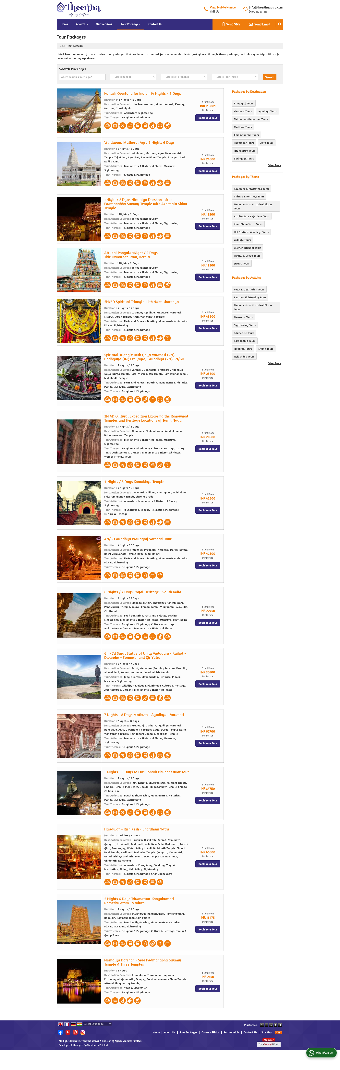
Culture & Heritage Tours (249, 196)
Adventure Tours (244, 333)
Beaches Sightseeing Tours (250, 297)
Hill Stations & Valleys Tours (251, 232)
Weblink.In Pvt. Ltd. (97, 1045)
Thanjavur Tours (244, 142)
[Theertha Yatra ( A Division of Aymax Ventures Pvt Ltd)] (79, 9)
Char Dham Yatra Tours (248, 224)
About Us (82, 24)
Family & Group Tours (247, 255)
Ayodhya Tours (267, 111)
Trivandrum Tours (244, 150)
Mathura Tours (243, 127)
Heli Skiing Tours (244, 356)
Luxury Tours (241, 263)
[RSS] (278, 1032)
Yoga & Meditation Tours (249, 289)
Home (64, 24)
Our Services (104, 24)
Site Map (266, 1032)
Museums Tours (243, 317)
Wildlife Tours (242, 239)
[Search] (279, 24)
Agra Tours (266, 142)
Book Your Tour (208, 117)
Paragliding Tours (244, 340)
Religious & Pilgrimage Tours (251, 188)
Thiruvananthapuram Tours (251, 119)
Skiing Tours (265, 348)
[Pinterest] (75, 1031)
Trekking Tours (243, 348)
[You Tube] (68, 1031)
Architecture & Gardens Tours (252, 216)
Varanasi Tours (243, 111)
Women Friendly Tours (247, 247)
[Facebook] (60, 1031)
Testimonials (231, 1032)
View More (274, 165)
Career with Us (210, 1032)
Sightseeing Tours (245, 325)
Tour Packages (130, 24)
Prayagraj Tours (243, 103)
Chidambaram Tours (246, 134)
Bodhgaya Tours (244, 158)
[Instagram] (82, 1031)
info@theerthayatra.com (266, 7)
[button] (223, 7)
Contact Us (155, 24)
